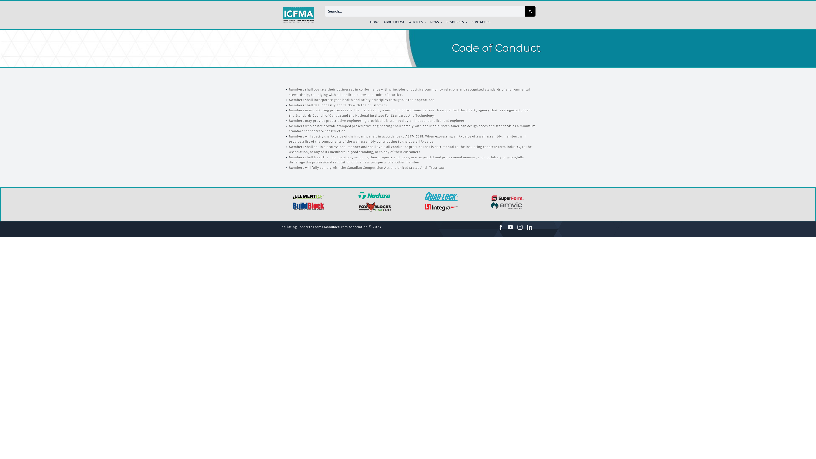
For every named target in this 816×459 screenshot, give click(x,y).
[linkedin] (529, 227)
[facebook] (501, 227)
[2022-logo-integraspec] (441, 205)
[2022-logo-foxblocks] (374, 203)
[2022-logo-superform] (507, 196)
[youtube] (510, 227)
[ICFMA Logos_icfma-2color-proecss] (298, 8)
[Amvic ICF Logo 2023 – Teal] (507, 203)
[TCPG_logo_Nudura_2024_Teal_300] (374, 193)
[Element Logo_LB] (308, 195)
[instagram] (520, 227)
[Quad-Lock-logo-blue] (441, 194)
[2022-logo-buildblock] (308, 204)
